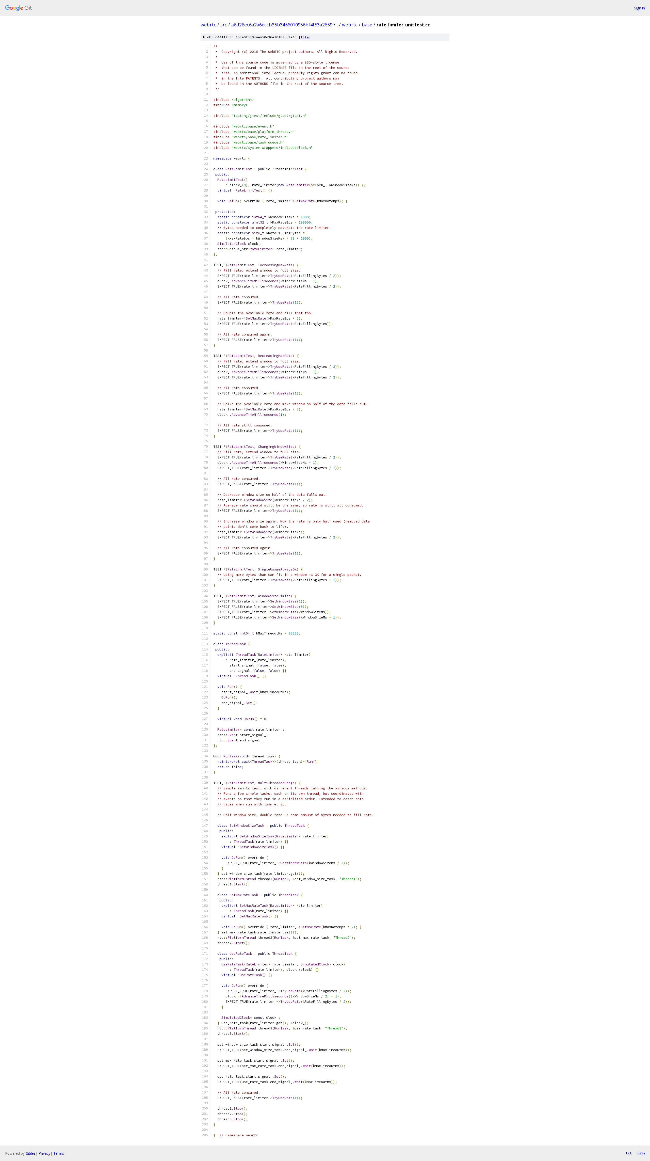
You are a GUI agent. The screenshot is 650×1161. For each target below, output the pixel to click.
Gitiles (31, 1153)
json (641, 1153)
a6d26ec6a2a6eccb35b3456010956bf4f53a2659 (281, 25)
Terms (58, 1153)
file (305, 37)
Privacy (44, 1153)
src (223, 25)
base (367, 25)
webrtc (208, 25)
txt (629, 1153)
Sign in (639, 8)
